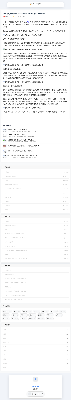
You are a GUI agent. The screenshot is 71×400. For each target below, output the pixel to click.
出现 (41, 315)
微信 (50, 319)
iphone (27, 311)
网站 (50, 315)
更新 (62, 311)
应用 (45, 311)
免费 (23, 319)
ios (36, 311)
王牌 (28, 22)
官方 (32, 315)
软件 (59, 315)
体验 (15, 315)
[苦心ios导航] (35, 4)
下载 (24, 315)
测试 (6, 315)
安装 (41, 319)
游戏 (54, 311)
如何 (15, 319)
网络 (32, 319)
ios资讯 (7, 311)
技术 (6, 319)
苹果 (17, 311)
